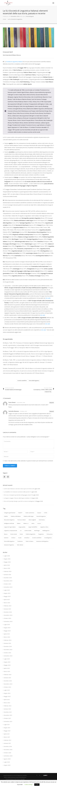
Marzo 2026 (7, 568)
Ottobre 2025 (7, 584)
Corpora (39, 512)
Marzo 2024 (7, 637)
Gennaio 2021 (7, 743)
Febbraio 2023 (7, 674)
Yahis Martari (20, 545)
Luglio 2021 (7, 724)
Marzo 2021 (7, 737)
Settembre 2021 (8, 721)
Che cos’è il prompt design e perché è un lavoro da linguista (19, 501)
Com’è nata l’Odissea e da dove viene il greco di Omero (18, 488)
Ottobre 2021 (7, 718)
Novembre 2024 (8, 615)
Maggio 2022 (7, 696)
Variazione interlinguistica (42, 541)
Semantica (26, 537)
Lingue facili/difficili (32, 527)
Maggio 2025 (7, 596)
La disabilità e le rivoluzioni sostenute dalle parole (16, 492)
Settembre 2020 (8, 756)
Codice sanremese (29, 512)
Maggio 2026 (7, 562)
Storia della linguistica (34, 380)
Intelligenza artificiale (9, 523)
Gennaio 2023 (7, 677)
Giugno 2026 (7, 559)
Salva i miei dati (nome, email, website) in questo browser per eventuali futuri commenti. (28, 461)
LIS (20, 530)
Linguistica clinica (44, 527)
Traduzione (20, 541)
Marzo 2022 (7, 702)
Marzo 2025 (7, 602)
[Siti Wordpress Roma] (45, 775)
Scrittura (13, 537)
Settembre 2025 (8, 587)
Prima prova (49, 534)
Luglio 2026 (7, 556)
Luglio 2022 (7, 690)
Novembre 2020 (8, 749)
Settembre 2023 (8, 656)
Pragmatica (41, 534)
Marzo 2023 (7, 671)
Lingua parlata (21, 527)
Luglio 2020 (7, 762)
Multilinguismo (45, 530)
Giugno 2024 (7, 627)
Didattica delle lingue (29, 516)
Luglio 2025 (7, 590)
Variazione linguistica (9, 545)
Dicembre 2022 (8, 681)
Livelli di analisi (27, 530)
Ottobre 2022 (7, 687)
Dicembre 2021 (8, 712)
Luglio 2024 (7, 624)
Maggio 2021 (7, 731)
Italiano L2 (25, 523)
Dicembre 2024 (8, 612)
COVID (45, 512)
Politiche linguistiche (30, 534)
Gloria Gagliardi (32, 520)
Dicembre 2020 (8, 746)
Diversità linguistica (41, 516)
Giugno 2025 (7, 593)
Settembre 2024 (8, 621)
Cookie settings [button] (28, 784)
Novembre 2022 (8, 684)
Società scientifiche (22, 380)
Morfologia (37, 530)
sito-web (48, 298)
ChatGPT (20, 512)
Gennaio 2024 (7, 643)
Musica (5, 534)
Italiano (18, 523)
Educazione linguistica (9, 520)
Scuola (19, 537)
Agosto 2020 (7, 759)
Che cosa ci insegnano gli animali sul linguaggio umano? (17, 495)
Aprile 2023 (7, 668)
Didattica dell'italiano (16, 516)
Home (4, 19)
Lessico (39, 523)
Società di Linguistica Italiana (14, 61)
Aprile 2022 (7, 699)
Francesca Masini (21, 520)
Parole (21, 534)
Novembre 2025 (8, 581)
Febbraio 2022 (7, 706)
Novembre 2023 (8, 649)
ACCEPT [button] (37, 784)
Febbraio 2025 (7, 606)
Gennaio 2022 (7, 709)
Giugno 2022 (7, 693)
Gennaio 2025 (7, 609)
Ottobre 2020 (7, 752)
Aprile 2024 (7, 634)
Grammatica (42, 520)
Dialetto (6, 516)
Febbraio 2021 (7, 740)
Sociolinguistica (48, 537)
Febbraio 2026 (7, 571)
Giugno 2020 (7, 765)
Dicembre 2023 (8, 646)
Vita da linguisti (30, 16)
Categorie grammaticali (9, 512)
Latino (32, 523)
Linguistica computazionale (10, 530)
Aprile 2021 (7, 734)
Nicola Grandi (13, 534)
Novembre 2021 (8, 715)
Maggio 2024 (7, 630)
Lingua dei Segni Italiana (10, 527)
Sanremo (6, 537)
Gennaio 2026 (7, 574)
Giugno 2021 (7, 727)
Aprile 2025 (7, 599)
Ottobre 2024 (7, 618)
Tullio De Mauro (29, 541)
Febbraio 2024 (7, 640)
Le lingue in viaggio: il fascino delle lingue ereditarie (17, 498)
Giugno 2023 (7, 662)
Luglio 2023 (7, 659)
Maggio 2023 (7, 665)
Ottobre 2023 (7, 652)
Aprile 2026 (7, 565)
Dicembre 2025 (8, 577)
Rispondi (52, 402)
